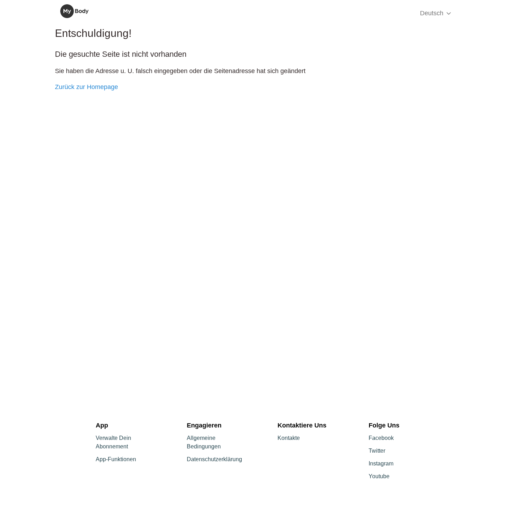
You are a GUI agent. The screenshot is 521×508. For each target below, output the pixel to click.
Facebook (381, 438)
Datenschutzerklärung (214, 459)
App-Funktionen (116, 459)
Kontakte (289, 438)
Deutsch (432, 13)
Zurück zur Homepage (86, 86)
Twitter (377, 451)
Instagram (381, 463)
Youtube (379, 476)
